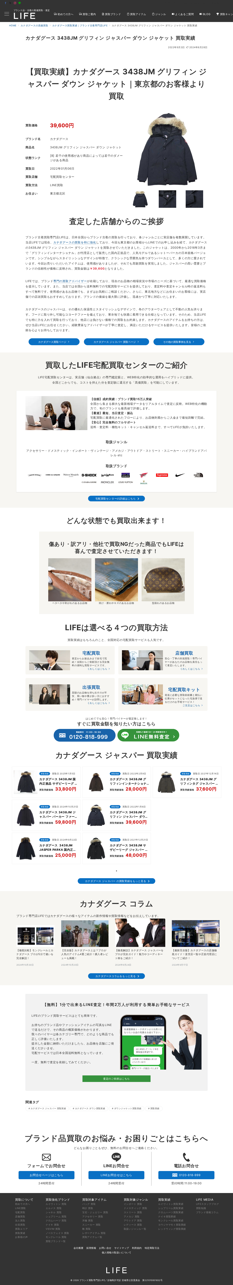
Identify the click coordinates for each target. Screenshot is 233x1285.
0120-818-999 (190, 1175)
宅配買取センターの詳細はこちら (115, 498)
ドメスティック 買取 (135, 1208)
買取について (24, 1199)
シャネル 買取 (54, 1212)
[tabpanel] (46, 816)
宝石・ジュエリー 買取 (95, 1212)
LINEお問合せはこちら (116, 1175)
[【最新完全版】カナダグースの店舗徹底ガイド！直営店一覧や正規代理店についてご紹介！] (196, 933)
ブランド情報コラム (207, 1212)
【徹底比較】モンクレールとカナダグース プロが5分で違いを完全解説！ (35, 954)
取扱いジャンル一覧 (135, 1228)
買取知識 (201, 1208)
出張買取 (20, 1224)
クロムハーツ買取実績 (170, 1212)
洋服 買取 (87, 1220)
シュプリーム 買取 (56, 1216)
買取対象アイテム (94, 1199)
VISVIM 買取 (53, 1228)
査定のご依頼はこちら (116, 1078)
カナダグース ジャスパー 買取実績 (48, 1108)
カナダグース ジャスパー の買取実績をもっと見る (115, 881)
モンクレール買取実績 (170, 1220)
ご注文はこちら (191, 705)
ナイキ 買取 (52, 1224)
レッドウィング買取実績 (172, 1228)
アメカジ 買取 (132, 1216)
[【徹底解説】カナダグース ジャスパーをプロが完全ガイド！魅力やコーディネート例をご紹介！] (140, 933)
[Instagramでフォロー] (15, 3)
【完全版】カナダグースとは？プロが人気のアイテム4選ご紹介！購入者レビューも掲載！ (84, 954)
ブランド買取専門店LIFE (92, 1280)
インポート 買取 (133, 1203)
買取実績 (154, 1108)
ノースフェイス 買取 (57, 1233)
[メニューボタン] (6, 14)
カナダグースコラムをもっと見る (115, 976)
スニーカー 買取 (91, 1224)
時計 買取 (87, 1208)
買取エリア (21, 1228)
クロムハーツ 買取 (56, 1220)
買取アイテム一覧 (92, 1237)
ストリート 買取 (133, 1212)
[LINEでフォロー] (19, 3)
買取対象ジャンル (136, 1199)
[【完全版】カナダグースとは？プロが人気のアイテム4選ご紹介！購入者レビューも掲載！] (84, 933)
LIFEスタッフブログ (207, 1203)
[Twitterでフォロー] (10, 3)
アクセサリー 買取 (92, 1216)
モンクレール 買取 (56, 1237)
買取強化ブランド (58, 1199)
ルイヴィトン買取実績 (170, 1203)
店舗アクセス (221, 3)
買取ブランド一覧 (56, 1241)
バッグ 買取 (89, 1203)
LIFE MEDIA (205, 1199)
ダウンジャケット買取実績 (127, 1108)
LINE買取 (20, 1208)
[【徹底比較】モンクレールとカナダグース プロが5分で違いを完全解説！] (35, 936)
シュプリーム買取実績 (170, 1208)
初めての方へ (22, 1203)
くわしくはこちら (97, 668)
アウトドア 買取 (133, 1220)
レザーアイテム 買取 (94, 1233)
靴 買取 (86, 1228)
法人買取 (20, 1220)
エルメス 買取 (54, 1208)
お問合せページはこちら (46, 1175)
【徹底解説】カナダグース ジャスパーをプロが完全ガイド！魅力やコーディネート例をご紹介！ (139, 954)
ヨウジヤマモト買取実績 (172, 1224)
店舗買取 (20, 1216)
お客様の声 (21, 1237)
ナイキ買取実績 (167, 1216)
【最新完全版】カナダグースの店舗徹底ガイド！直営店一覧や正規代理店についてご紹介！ (194, 954)
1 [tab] (116, 871)
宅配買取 (20, 1212)
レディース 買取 (133, 1224)
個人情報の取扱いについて (116, 1252)
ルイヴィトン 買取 (56, 1203)
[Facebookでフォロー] (5, 3)
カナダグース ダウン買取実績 (90, 1108)
